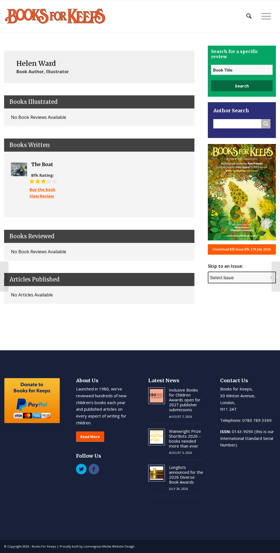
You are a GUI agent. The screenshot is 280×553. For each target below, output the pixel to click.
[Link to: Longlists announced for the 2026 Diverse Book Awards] (156, 473)
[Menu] (266, 16)
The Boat (42, 164)
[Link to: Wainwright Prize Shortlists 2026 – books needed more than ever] (156, 437)
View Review (42, 196)
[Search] (248, 16)
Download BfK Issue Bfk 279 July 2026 (242, 249)
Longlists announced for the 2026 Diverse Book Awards (186, 474)
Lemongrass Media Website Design (109, 546)
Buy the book (43, 189)
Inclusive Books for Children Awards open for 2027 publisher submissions (184, 399)
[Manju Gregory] (4, 276)
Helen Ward (36, 63)
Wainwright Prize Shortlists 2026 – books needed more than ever (185, 438)
